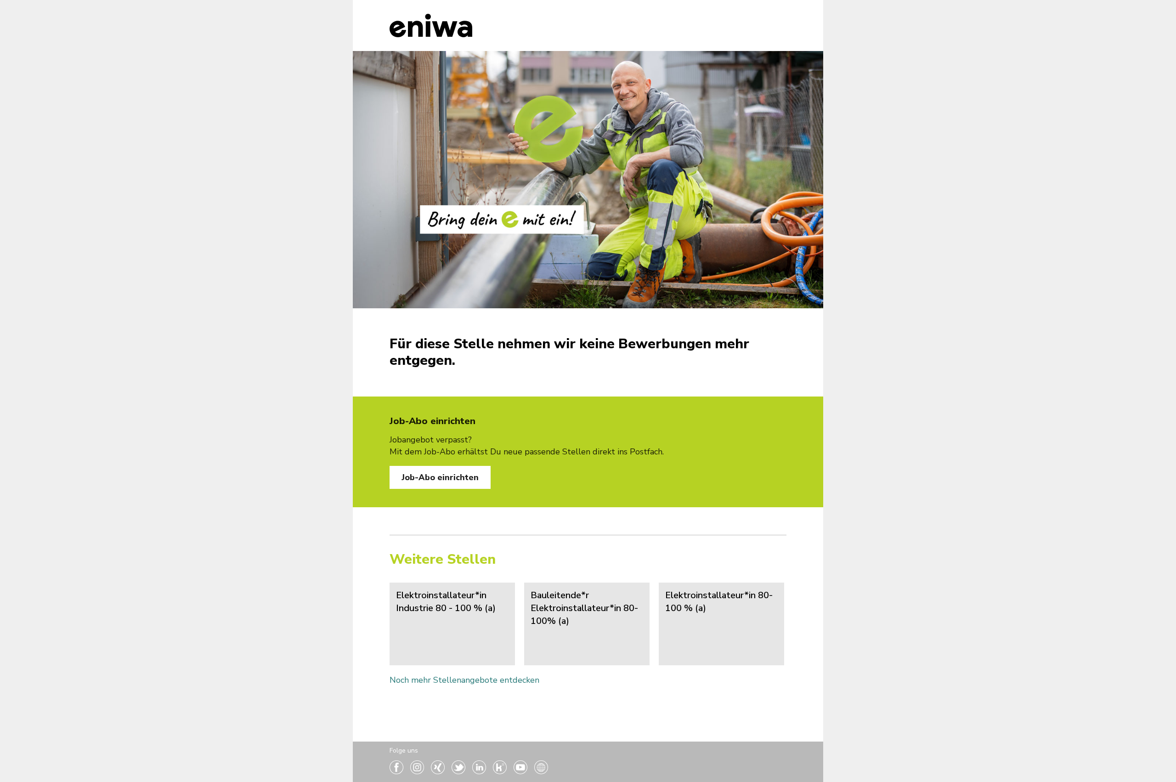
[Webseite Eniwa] (541, 771)
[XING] (439, 771)
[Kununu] (501, 771)
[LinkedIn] (480, 771)
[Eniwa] (431, 25)
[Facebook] (398, 771)
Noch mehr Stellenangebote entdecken (464, 680)
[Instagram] (418, 771)
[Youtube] (522, 771)
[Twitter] (460, 771)
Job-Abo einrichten (440, 477)
